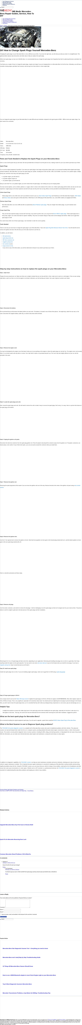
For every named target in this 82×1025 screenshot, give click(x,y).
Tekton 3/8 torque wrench (22, 698)
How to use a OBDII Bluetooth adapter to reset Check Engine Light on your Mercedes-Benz (29, 975)
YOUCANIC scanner (26, 762)
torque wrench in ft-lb (8, 246)
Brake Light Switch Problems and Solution (12, 789)
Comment (2, 907)
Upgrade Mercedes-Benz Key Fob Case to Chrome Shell (16, 824)
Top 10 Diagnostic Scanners (8, 1)
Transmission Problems (7, 3)
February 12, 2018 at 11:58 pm (12, 869)
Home (1, 25)
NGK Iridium (78, 195)
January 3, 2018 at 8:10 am (9, 862)
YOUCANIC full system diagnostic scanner (12, 728)
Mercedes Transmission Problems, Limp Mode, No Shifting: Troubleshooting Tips (26, 993)
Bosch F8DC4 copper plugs (59, 213)
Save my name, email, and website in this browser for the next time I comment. (19, 914)
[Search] (0, 7)
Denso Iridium (7, 197)
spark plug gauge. (61, 672)
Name (2, 909)
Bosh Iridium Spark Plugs (45, 195)
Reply (4, 867)
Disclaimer (5, 5)
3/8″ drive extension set (8, 240)
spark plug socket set (8, 238)
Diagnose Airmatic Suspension (9, 4)
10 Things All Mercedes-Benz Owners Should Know (18, 966)
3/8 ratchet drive (7, 236)
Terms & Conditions (52, 1019)
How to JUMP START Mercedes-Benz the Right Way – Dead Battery (16, 790)
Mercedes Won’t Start (7, 2)
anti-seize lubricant (42, 663)
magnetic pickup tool (8, 242)
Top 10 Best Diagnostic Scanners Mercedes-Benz (17, 984)
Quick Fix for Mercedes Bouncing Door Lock (13, 839)
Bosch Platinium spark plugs (39, 204)
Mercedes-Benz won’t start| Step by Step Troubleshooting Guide (21, 957)
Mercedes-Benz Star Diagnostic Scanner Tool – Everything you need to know (25, 948)
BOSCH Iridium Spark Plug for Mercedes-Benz (64, 720)
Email (1, 911)
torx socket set (6, 244)
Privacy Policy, (62, 1019)
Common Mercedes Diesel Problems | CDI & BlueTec (15, 854)
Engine (5, 25)
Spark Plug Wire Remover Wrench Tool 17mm (57, 227)
